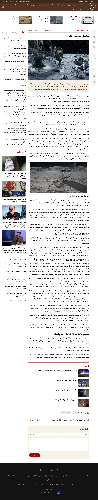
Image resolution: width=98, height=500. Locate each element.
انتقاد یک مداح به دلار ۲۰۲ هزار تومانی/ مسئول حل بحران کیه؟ (15, 294)
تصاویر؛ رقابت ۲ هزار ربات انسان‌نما (67, 380)
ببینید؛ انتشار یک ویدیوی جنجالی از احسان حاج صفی (16, 280)
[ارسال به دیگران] (94, 42)
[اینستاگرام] (46, 470)
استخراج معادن (65, 413)
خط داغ (23, 85)
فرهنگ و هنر (81, 9)
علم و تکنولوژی (60, 5)
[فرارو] (92, 7)
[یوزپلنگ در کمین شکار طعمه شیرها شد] (25, 20)
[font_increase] (93, 55)
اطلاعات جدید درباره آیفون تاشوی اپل (66, 390)
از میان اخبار (85, 366)
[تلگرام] (40, 470)
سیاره (74, 413)
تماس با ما (12, 1)
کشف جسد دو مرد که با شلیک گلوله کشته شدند (15, 62)
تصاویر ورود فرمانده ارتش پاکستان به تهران (15, 272)
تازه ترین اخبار (23, 32)
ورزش (68, 5)
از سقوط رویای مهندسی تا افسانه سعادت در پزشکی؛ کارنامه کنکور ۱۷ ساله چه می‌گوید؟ (14, 176)
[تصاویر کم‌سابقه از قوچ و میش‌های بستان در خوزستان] (56, 20)
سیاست (74, 5)
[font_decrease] (93, 62)
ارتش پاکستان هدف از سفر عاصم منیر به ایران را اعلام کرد (14, 287)
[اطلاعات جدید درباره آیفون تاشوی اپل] (83, 393)
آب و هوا (24, 484)
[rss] (57, 470)
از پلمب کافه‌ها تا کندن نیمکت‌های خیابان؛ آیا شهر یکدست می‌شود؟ (14, 200)
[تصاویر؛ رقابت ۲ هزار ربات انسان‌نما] (83, 383)
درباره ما (18, 1)
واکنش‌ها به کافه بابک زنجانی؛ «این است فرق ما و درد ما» (15, 140)
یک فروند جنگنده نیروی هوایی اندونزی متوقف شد (15, 47)
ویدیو (47, 5)
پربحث (4, 32)
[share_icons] (94, 46)
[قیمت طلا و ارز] (94, 71)
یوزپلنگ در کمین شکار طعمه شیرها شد (12, 18)
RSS (3, 1)
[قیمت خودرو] (94, 76)
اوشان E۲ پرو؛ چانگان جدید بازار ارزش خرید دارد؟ (74, 19)
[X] (52, 470)
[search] (3, 7)
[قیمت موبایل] (94, 82)
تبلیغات (23, 1)
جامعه (15, 5)
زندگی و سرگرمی (29, 5)
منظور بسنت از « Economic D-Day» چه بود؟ (14, 108)
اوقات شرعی (33, 484)
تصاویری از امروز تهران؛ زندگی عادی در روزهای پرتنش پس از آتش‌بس (15, 71)
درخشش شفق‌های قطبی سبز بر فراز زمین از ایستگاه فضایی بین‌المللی (57, 370)
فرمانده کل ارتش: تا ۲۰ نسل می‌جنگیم (16, 124)
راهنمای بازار (39, 5)
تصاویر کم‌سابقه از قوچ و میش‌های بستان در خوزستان (43, 19)
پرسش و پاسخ (43, 484)
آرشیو (7, 1)
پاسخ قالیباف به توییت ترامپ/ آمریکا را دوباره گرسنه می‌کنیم (15, 39)
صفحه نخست (81, 5)
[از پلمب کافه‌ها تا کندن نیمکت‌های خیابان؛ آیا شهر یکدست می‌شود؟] (14, 189)
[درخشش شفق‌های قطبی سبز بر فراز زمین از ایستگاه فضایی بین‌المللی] (83, 373)
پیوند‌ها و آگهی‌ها (55, 484)
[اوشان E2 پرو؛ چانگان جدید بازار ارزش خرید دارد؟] (87, 20)
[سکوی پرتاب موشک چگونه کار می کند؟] (83, 403)
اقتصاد (21, 5)
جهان (74, 9)
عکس (52, 5)
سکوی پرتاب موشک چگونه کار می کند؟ (66, 400)
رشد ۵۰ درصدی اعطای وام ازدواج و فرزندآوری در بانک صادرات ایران (14, 54)
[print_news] (94, 37)
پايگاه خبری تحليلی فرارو (45, 489)
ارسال (34, 455)
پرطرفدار (14, 32)
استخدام (28, 1)
